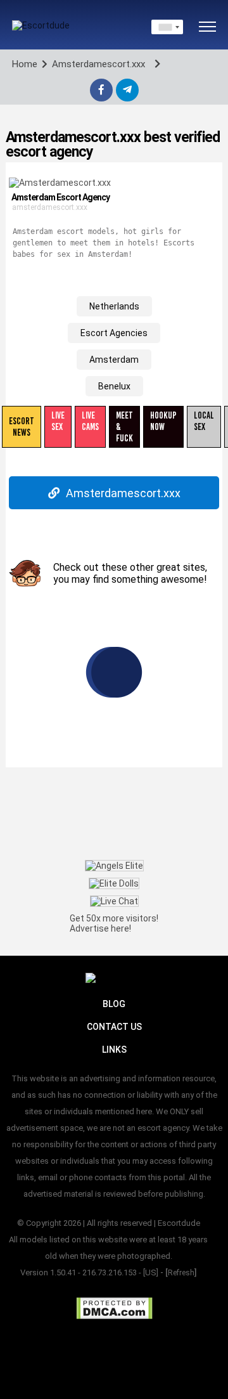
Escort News (21, 426)
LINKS (114, 1049)
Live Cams (90, 421)
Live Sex (58, 421)
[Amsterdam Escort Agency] (60, 182)
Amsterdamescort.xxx (123, 493)
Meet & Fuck (124, 427)
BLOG (114, 1004)
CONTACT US (114, 1027)
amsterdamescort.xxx (49, 207)
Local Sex (204, 421)
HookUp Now (163, 421)
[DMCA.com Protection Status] (114, 1308)
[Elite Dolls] (114, 883)
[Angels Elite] (114, 865)
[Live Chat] (114, 901)
